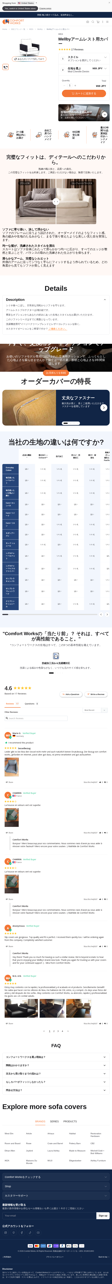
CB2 (92, 1143)
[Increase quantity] (75, 85)
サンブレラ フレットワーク (10, 591)
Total (104, 81)
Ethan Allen (10, 1151)
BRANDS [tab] (40, 1121)
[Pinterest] (13, 1232)
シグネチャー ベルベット (10, 555)
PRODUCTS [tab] (70, 1121)
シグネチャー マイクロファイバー (10, 568)
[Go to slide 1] (5, 67)
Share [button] (10, 782)
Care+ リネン (10, 524)
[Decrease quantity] (64, 85)
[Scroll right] (107, 614)
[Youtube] (38, 1232)
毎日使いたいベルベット (10, 480)
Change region (45, 8)
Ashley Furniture (98, 1160)
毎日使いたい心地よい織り (10, 493)
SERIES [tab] (54, 1121)
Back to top (103, 1257)
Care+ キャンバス (10, 504)
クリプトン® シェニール (10, 604)
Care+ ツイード (10, 514)
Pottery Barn (75, 1143)
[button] (84, 58)
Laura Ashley (54, 1151)
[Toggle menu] (107, 22)
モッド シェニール (10, 544)
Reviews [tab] (10, 703)
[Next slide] (103, 407)
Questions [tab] (29, 703)
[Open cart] (98, 22)
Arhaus (51, 1133)
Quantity (66, 80)
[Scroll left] (101, 614)
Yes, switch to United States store (20, 8)
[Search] (93, 22)
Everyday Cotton (10, 469)
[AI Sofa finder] (87, 22)
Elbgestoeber (75, 1160)
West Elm (9, 1133)
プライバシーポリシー (55, 1257)
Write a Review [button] (97, 694)
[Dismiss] (109, 2)
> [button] (68, 1031)
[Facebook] (22, 1232)
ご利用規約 (6, 1257)
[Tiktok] (30, 1232)
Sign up (103, 1215)
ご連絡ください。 (57, 328)
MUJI (50, 1160)
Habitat (72, 1133)
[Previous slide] (8, 407)
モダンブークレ (10, 534)
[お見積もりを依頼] (56, 373)
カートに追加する (85, 93)
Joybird (29, 1151)
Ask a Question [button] (72, 694)
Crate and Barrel (55, 1143)
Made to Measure (77, 1151)
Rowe (28, 1143)
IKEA (7, 1160)
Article (29, 1133)
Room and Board (12, 1143)
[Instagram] (5, 1232)
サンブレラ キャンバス (10, 580)
